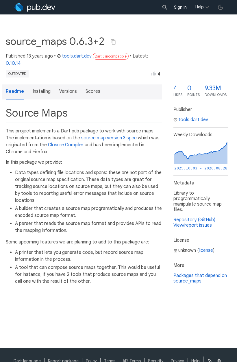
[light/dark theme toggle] (220, 7)
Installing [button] (42, 91)
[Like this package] (153, 73)
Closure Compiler (66, 145)
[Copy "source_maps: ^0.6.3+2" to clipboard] (113, 42)
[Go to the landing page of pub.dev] (34, 7)
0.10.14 (13, 63)
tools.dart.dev (77, 56)
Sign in (180, 7)
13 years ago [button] (40, 56)
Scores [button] (93, 91)
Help (199, 7)
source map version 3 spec (109, 138)
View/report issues (192, 225)
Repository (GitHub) (194, 220)
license (206, 250)
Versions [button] (68, 91)
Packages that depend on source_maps (200, 278)
